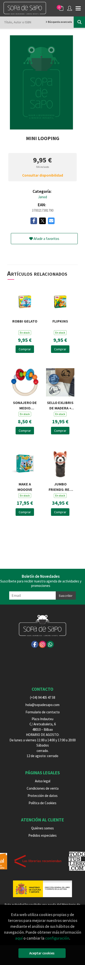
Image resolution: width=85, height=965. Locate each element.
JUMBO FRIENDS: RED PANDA (60, 486)
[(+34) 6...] (50, 644)
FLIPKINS (60, 321)
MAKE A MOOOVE (24, 486)
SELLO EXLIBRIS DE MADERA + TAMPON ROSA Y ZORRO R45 (60, 404)
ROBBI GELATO (24, 321)
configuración (57, 938)
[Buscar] (79, 22)
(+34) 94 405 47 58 (42, 697)
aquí (19, 938)
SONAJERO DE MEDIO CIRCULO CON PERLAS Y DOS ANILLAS (25, 404)
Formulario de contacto (43, 712)
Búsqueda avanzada (59, 22)
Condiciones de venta (43, 788)
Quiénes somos (42, 828)
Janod (42, 197)
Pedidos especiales (42, 835)
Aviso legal (42, 781)
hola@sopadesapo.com (43, 705)
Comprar (25, 349)
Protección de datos (43, 795)
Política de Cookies (42, 803)
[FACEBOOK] (34, 644)
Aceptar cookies (42, 953)
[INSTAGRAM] (42, 644)
